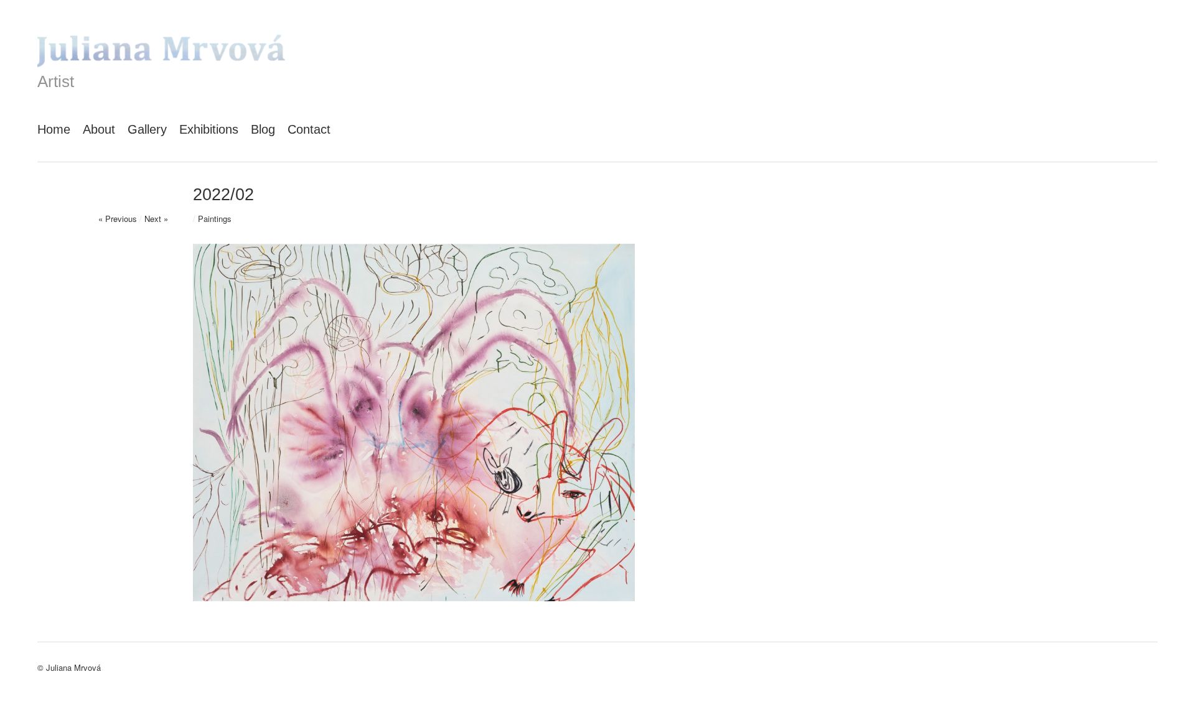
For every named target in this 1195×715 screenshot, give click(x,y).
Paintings (215, 218)
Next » (156, 218)
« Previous (117, 218)
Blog (263, 129)
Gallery (147, 129)
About (99, 129)
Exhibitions (208, 129)
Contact (309, 129)
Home (53, 129)
